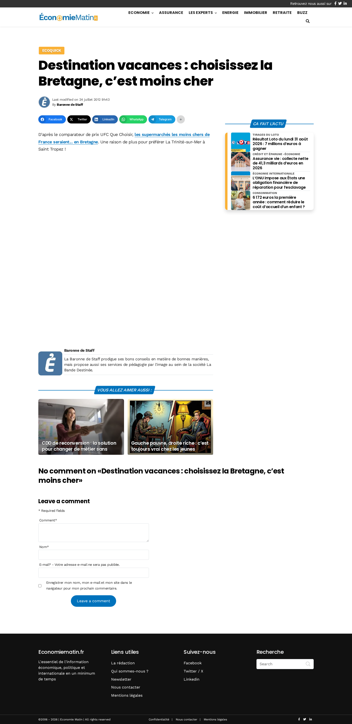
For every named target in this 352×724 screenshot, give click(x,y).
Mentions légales (126, 695)
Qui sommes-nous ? (129, 671)
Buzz (302, 12)
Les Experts (201, 12)
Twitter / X (193, 671)
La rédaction (123, 663)
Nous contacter (125, 687)
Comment (48, 520)
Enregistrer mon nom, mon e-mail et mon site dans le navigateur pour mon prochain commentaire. (89, 585)
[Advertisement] (125, 193)
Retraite (282, 12)
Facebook (193, 663)
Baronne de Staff (79, 350)
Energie (230, 12)
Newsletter (121, 679)
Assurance (171, 12)
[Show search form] (308, 21)
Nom (44, 547)
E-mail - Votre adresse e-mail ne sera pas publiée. (79, 564)
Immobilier (255, 12)
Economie (139, 12)
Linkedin (191, 679)
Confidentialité (159, 719)
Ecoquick (51, 50)
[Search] (308, 663)
